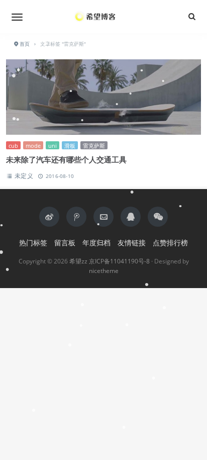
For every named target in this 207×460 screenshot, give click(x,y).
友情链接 (132, 242)
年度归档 (96, 242)
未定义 (24, 175)
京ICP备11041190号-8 (119, 261)
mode (33, 145)
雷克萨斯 (94, 145)
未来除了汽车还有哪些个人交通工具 (66, 159)
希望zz (78, 261)
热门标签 (33, 242)
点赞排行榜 (170, 242)
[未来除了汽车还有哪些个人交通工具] (103, 98)
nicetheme (104, 270)
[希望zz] (103, 16)
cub (13, 145)
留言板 (64, 242)
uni (52, 145)
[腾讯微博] (76, 217)
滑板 (69, 145)
